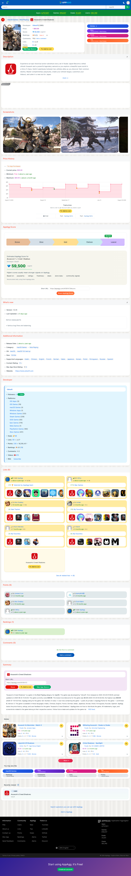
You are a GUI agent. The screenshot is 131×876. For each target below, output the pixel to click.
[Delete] (18, 785)
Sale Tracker (14, 509)
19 (21, 447)
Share (12, 687)
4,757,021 (45, 13)
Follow (22, 394)
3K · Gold (96, 754)
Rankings (20, 837)
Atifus (79, 478)
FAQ (3, 825)
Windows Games (16, 413)
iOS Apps (13, 401)
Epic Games (14, 423)
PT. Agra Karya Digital (33, 746)
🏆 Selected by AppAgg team (20, 485)
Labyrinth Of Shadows (26, 743)
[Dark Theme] (123, 2)
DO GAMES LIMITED (98, 746)
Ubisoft (10, 389)
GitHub (44, 833)
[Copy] (127, 56)
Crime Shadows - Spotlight (93, 743)
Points (19, 833)
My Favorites (76, 509)
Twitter (44, 837)
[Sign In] (128, 2)
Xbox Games (14, 432)
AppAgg (20, 478)
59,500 (39, 32)
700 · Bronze (32, 736)
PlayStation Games (17, 429)
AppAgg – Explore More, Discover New (117, 855)
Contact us (6, 833)
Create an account (65, 869)
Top (31, 829)
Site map (5, 837)
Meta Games (14, 426)
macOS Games (15, 407)
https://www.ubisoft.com (24, 371)
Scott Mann (80, 601)
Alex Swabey (19, 502)
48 (16, 436)
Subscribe (17, 459)
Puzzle (21, 728)
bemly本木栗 (80, 593)
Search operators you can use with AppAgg (66, 807)
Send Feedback (8, 841)
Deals (32, 833)
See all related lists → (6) (65, 575)
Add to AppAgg (66, 812)
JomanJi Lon (19, 593)
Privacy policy (16, 855)
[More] (62, 736)
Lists (19, 829)
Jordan (78, 502)
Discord (45, 841)
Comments (21, 841)
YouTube (45, 825)
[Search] (127, 7)
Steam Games (15, 417)
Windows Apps (15, 410)
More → (66, 761)
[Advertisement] (61, 95)
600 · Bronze (32, 754)
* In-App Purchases (13, 166)
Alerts (34, 837)
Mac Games (76, 485)
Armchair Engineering (98, 728)
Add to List (47, 49)
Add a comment (41, 38)
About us (5, 829)
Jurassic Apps (31, 728)
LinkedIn (45, 829)
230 (15, 444)
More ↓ (65, 78)
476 (17, 455)
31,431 (78, 13)
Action (20, 746)
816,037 (63, 13)
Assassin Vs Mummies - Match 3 (30, 725)
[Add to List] (61, 726)
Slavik (78, 527)
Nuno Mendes (19, 527)
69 (13, 440)
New (31, 825)
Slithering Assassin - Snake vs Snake (96, 725)
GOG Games (14, 420)
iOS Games (14, 404)
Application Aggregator (120, 821)
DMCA (23, 855)
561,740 (94, 13)
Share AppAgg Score (65, 293)
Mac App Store (29, 49)
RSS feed (91, 709)
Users (19, 825)
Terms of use (6, 855)
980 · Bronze (97, 736)
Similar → (93, 26)
